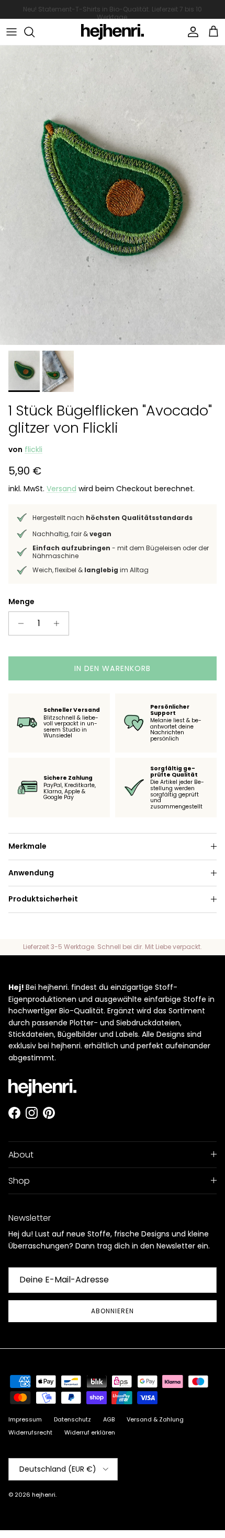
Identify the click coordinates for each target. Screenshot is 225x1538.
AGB (109, 1419)
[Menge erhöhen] (59, 623)
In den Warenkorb (112, 668)
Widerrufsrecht (30, 1432)
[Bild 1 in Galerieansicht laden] (112, 195)
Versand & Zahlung (155, 1419)
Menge (21, 602)
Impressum (25, 1419)
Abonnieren (112, 1310)
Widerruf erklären (89, 1432)
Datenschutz (72, 1419)
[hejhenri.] (112, 32)
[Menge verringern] (18, 623)
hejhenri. (44, 1494)
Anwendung (31, 873)
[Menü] (11, 31)
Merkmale (27, 846)
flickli (33, 449)
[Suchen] (34, 31)
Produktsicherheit (43, 899)
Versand (61, 488)
